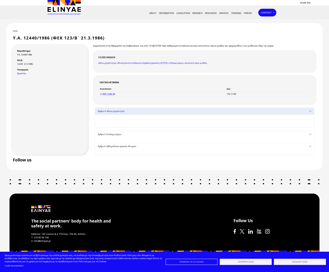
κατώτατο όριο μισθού (196, 63)
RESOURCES (211, 13)
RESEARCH (197, 13)
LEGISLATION (183, 13)
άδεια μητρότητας (107, 63)
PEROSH (248, 13)
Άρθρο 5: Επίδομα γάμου (110, 134)
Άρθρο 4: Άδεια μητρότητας (111, 111)
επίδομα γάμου (176, 63)
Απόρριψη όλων (246, 262)
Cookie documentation (14, 265)
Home (15, 31)
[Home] (65, 7)
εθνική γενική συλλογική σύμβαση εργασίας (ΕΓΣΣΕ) (142, 63)
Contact (266, 12)
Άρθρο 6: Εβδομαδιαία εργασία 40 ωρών (117, 146)
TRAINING (236, 13)
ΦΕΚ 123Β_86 (108, 94)
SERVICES (224, 13)
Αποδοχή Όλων (299, 262)
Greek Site (305, 2)
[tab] (204, 119)
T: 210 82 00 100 (40, 237)
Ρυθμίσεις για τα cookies (191, 262)
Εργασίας (21, 73)
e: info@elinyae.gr (41, 240)
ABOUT (153, 13)
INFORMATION (166, 13)
